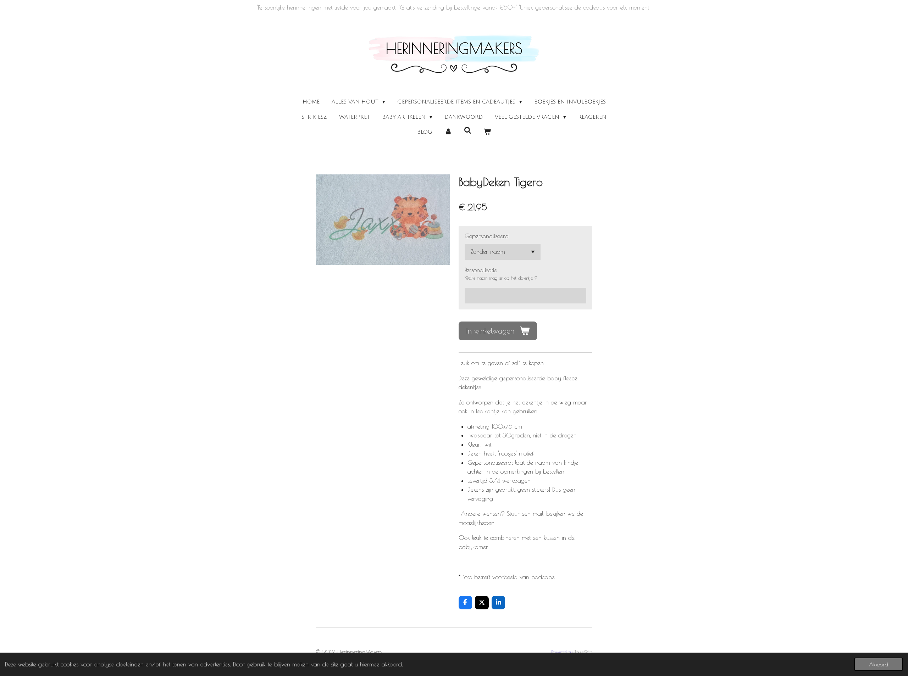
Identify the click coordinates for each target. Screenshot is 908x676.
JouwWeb (583, 652)
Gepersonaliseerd (487, 236)
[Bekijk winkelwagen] (487, 132)
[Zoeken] (468, 130)
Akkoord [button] (878, 664)
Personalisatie (481, 270)
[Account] (448, 132)
